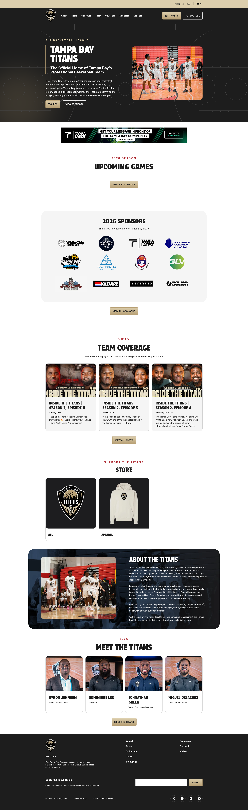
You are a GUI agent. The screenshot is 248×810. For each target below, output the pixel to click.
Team (98, 15)
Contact (137, 15)
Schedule (86, 15)
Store (74, 15)
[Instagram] (182, 798)
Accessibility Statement (103, 798)
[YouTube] (199, 798)
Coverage (110, 15)
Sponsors (124, 15)
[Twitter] (174, 798)
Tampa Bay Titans (60, 798)
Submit (196, 782)
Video (183, 751)
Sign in (189, 4)
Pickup (177, 4)
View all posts (124, 440)
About (64, 15)
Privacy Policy (81, 798)
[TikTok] (191, 798)
